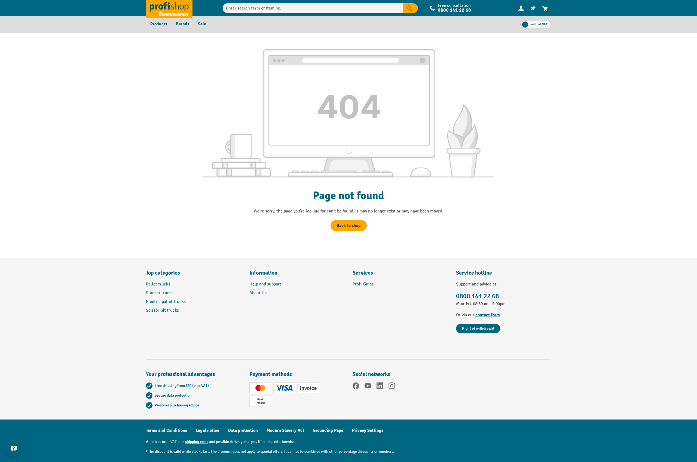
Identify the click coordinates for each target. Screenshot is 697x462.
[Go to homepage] (169, 8)
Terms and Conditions (166, 430)
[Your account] (521, 8)
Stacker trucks (159, 293)
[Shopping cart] (545, 8)
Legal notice (207, 430)
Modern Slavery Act (285, 430)
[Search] (410, 8)
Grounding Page (328, 430)
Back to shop (349, 225)
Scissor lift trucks (162, 310)
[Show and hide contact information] (13, 448)
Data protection (243, 430)
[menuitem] (521, 8)
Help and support (265, 284)
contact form (487, 315)
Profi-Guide (363, 284)
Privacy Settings (367, 430)
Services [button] (363, 272)
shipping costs (196, 441)
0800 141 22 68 (477, 296)
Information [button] (263, 272)
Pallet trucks (158, 284)
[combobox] (313, 8)
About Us (258, 293)
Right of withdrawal (478, 328)
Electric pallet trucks (166, 301)
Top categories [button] (163, 272)
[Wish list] (533, 8)
